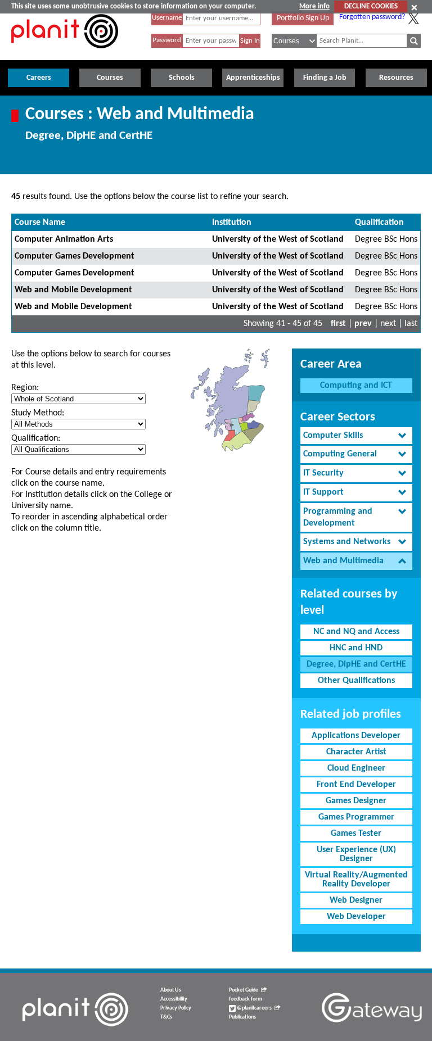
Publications (242, 1017)
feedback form (245, 999)
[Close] (414, 7)
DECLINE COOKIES (371, 6)
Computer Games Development (74, 256)
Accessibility (173, 999)
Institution (231, 222)
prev (363, 323)
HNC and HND (356, 648)
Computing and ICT (356, 385)
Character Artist (356, 752)
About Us (170, 990)
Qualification (379, 222)
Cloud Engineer (356, 768)
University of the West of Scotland (278, 239)
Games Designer (356, 800)
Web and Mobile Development (73, 290)
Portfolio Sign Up (303, 18)
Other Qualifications (356, 680)
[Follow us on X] (413, 18)
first (338, 323)
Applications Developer (356, 735)
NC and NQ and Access (356, 631)
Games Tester (356, 833)
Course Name (40, 222)
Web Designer (356, 900)
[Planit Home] (64, 54)
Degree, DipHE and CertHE (356, 664)
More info (314, 6)
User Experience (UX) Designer (356, 854)
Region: (25, 387)
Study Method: (37, 413)
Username (167, 17)
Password (166, 40)
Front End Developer (356, 784)
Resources (396, 78)
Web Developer (356, 916)
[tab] (356, 436)
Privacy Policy (175, 1008)
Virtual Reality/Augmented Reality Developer (356, 880)
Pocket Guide (243, 990)
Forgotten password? (372, 17)
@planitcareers (254, 1008)
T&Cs (166, 1017)
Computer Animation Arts (64, 239)
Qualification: (35, 438)
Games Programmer (356, 817)
